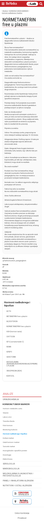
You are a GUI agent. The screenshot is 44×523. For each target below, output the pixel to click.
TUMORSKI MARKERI (9, 446)
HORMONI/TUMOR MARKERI (18, 11)
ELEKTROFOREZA (7, 459)
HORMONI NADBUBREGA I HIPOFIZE (12, 13)
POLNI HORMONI (7, 425)
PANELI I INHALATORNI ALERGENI (18, 480)
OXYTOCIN (10, 337)
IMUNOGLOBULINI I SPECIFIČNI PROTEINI (15, 451)
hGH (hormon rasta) (14, 332)
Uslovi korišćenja (22, 513)
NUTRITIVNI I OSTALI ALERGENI (17, 485)
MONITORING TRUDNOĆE (10, 430)
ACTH (8, 311)
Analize (5, 11)
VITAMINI (5, 413)
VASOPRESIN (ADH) (14, 371)
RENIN (8, 347)
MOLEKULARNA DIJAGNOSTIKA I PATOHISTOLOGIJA (18, 474)
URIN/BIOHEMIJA (11, 399)
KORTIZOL (10, 376)
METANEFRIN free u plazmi (16, 316)
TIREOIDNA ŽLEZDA (8, 421)
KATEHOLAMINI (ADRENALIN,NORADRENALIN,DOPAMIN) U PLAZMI (21, 364)
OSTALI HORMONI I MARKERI (11, 442)
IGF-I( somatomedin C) (15, 342)
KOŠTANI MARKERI (8, 438)
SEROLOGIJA (9, 463)
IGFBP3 (9, 352)
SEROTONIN (11, 357)
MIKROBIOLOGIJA (11, 468)
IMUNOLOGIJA (7, 455)
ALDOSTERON (11, 321)
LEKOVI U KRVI (7, 417)
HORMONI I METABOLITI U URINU (12, 409)
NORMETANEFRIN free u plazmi (18, 326)
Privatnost (22, 518)
